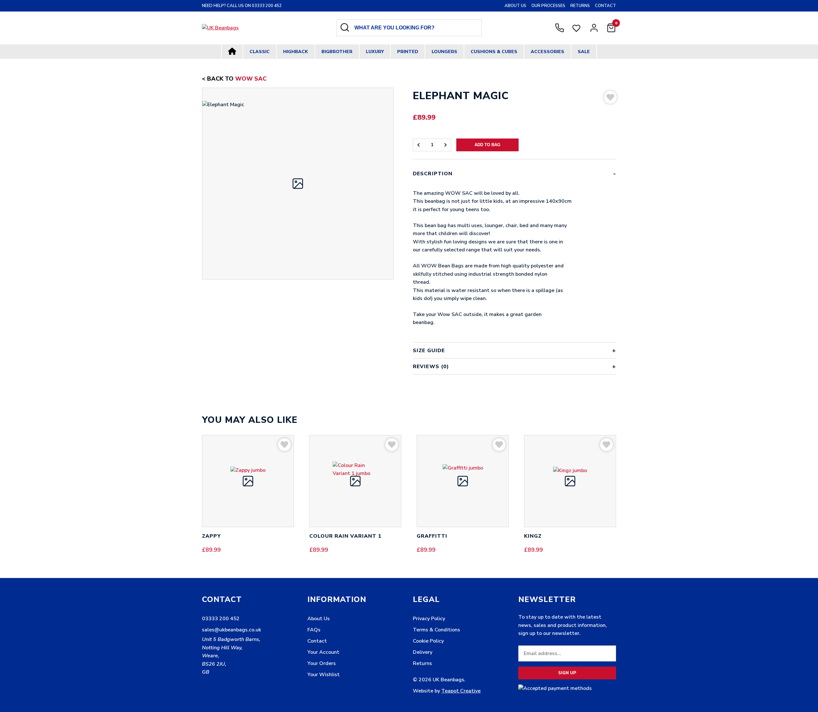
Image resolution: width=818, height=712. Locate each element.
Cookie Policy (428, 641)
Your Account (323, 652)
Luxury (375, 52)
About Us (515, 6)
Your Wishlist (323, 674)
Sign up (567, 673)
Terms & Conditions (436, 629)
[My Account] (594, 28)
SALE (584, 52)
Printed (407, 52)
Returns (580, 6)
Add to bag (487, 144)
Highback (295, 52)
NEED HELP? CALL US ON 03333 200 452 (242, 6)
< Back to (234, 79)
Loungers (444, 52)
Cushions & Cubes (494, 52)
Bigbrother (336, 52)
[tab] (514, 254)
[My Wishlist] (577, 30)
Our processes (548, 6)
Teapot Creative (461, 690)
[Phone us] (559, 28)
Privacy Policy (429, 618)
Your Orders (321, 663)
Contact (605, 6)
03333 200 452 (221, 618)
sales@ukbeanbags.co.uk (231, 629)
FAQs (313, 629)
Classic (260, 52)
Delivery (422, 652)
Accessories (547, 52)
